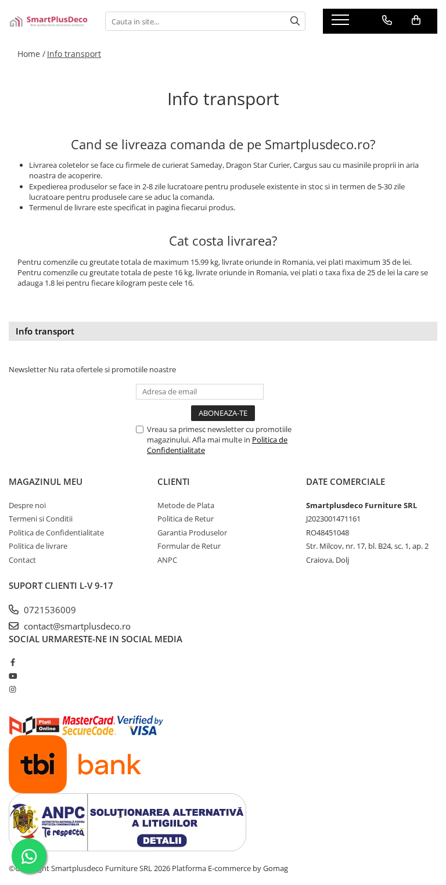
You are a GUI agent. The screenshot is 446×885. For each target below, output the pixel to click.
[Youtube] (12, 676)
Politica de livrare (38, 546)
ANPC (167, 560)
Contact (22, 560)
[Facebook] (12, 662)
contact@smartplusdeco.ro (76, 626)
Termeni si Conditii (41, 518)
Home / (31, 53)
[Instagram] (12, 689)
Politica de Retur (185, 518)
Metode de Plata (185, 505)
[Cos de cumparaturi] (416, 20)
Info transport (74, 53)
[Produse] (342, 23)
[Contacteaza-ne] (387, 20)
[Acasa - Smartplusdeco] (48, 21)
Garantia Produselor (192, 532)
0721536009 (48, 610)
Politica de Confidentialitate (56, 532)
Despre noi (27, 505)
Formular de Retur (189, 546)
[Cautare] (295, 21)
